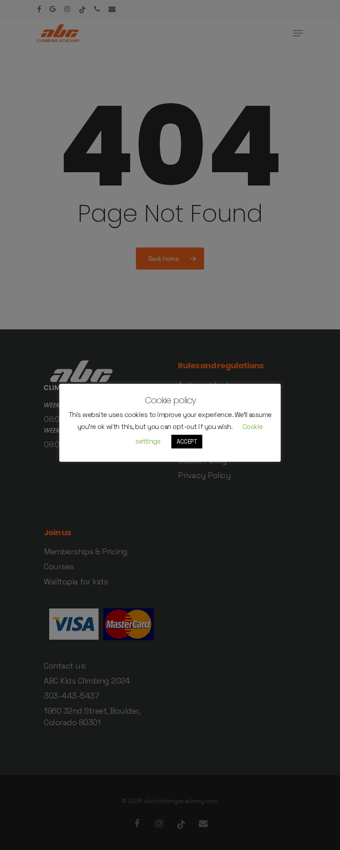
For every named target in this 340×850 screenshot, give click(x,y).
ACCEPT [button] (187, 441)
